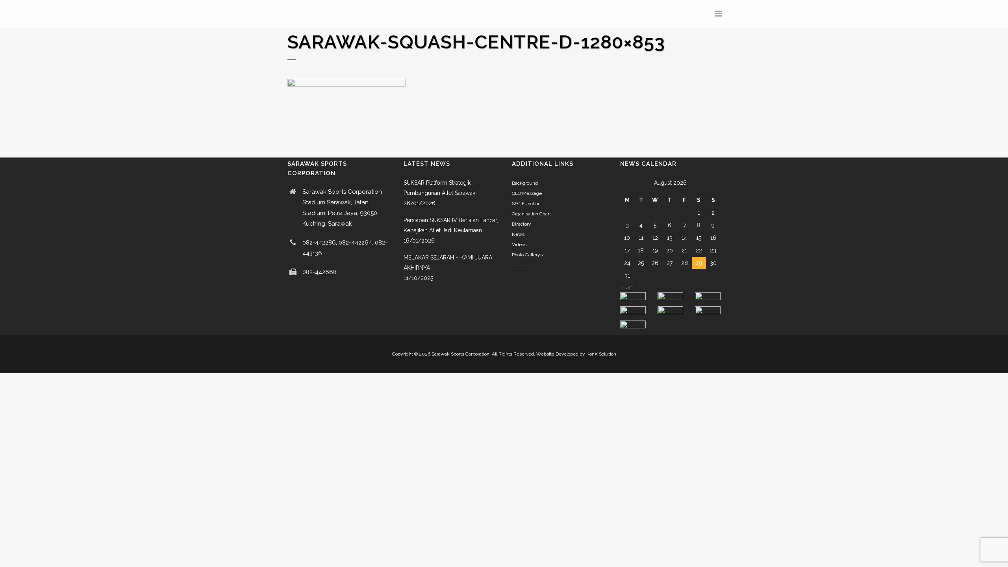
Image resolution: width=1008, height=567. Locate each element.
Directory (521, 224)
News (518, 234)
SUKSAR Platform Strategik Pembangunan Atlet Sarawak (439, 188)
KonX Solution (601, 354)
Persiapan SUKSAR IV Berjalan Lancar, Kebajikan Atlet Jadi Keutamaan (451, 225)
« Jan (627, 287)
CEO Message (527, 193)
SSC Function (526, 203)
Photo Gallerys (527, 255)
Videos (519, 244)
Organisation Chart (531, 214)
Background (525, 183)
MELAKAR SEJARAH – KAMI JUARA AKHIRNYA (448, 262)
